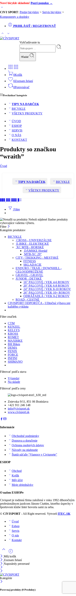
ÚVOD (16, 121)
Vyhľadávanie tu (29, 42)
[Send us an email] (5, 419)
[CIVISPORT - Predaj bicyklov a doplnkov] (9, 38)
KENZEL (14, 326)
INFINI (12, 358)
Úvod (3, 166)
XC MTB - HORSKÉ (30, 247)
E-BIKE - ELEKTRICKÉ (32, 243)
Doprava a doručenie (24, 440)
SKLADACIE (32, 264)
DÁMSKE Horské (35, 250)
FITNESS (29, 261)
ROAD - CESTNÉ (27, 299)
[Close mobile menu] (1, 571)
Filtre (16, 209)
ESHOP (17, 125)
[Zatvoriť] (8, 226)
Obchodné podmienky (25, 436)
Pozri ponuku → (42, 3)
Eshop (15, 526)
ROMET (13, 337)
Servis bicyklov (51, 12)
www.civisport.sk (18, 412)
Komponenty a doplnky (14, 16)
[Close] (2, 563)
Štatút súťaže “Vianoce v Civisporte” (34, 454)
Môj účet (17, 480)
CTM (11, 323)
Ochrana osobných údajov (28, 445)
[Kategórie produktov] (10, 68)
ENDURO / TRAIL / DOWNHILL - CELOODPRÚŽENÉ (39, 269)
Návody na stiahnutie (25, 450)
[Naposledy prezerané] (10, 552)
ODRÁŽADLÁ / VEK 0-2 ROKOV (46, 296)
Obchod (17, 470)
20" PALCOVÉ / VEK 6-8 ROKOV (46, 285)
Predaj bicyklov (29, 12)
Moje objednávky (22, 484)
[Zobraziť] (2, 8)
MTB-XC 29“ (32, 254)
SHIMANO (15, 361)
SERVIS (17, 130)
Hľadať (25, 56)
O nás (15, 535)
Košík (15, 475)
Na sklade (14, 381)
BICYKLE (19, 108)
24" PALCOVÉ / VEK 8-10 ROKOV (47, 289)
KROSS (13, 333)
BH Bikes (14, 344)
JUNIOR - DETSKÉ (29, 278)
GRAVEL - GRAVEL (29, 275)
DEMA (12, 347)
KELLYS (14, 330)
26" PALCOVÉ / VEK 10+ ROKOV (46, 292)
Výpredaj (13, 378)
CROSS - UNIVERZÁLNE (34, 240)
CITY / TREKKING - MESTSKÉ (37, 257)
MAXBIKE (15, 340)
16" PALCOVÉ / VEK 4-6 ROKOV (46, 282)
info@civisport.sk (19, 408)
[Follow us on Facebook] (1, 419)
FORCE (13, 354)
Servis (15, 530)
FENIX (12, 351)
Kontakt (17, 540)
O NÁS (16, 135)
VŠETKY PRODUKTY (27, 113)
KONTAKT (19, 139)
